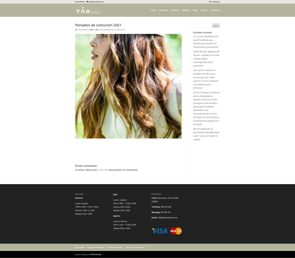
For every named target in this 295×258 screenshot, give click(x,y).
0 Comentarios (119, 30)
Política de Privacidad (95, 247)
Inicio (153, 10)
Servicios (163, 10)
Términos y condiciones (135, 247)
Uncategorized (106, 30)
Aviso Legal (79, 247)
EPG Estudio (95, 254)
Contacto (215, 10)
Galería (186, 10)
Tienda (203, 10)
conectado (103, 169)
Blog (195, 10)
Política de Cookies (114, 247)
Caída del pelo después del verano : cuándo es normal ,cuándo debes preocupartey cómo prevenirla (206, 58)
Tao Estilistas (83, 30)
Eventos (175, 10)
